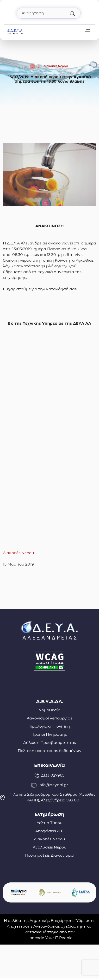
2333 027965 (52, 775)
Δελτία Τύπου (49, 823)
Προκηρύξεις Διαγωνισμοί (49, 855)
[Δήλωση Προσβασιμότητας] (49, 661)
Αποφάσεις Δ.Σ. (49, 831)
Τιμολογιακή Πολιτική (49, 726)
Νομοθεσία (49, 710)
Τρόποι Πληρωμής (49, 734)
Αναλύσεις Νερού (50, 847)
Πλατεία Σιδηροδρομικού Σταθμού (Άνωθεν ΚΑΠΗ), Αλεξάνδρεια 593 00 (53, 797)
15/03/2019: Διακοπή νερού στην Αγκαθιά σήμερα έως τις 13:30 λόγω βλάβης (49, 79)
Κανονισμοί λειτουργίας (49, 718)
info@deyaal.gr (53, 785)
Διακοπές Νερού (55, 66)
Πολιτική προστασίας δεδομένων (49, 750)
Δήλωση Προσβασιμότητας (49, 742)
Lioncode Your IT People (49, 937)
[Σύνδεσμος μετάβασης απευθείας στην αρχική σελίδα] (15, 31)
